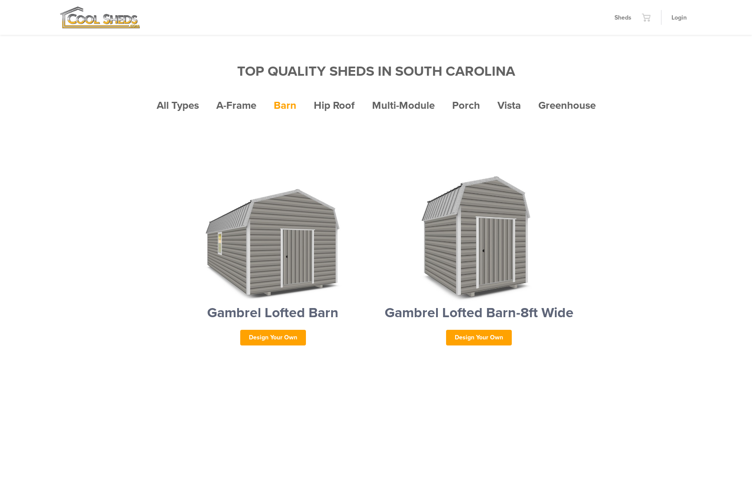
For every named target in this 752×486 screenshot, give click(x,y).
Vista (509, 105)
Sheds (622, 17)
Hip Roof (334, 105)
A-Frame (236, 105)
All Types (178, 105)
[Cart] (646, 17)
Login (679, 17)
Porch (466, 105)
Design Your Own (273, 337)
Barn (285, 105)
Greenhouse (567, 105)
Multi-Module (403, 105)
